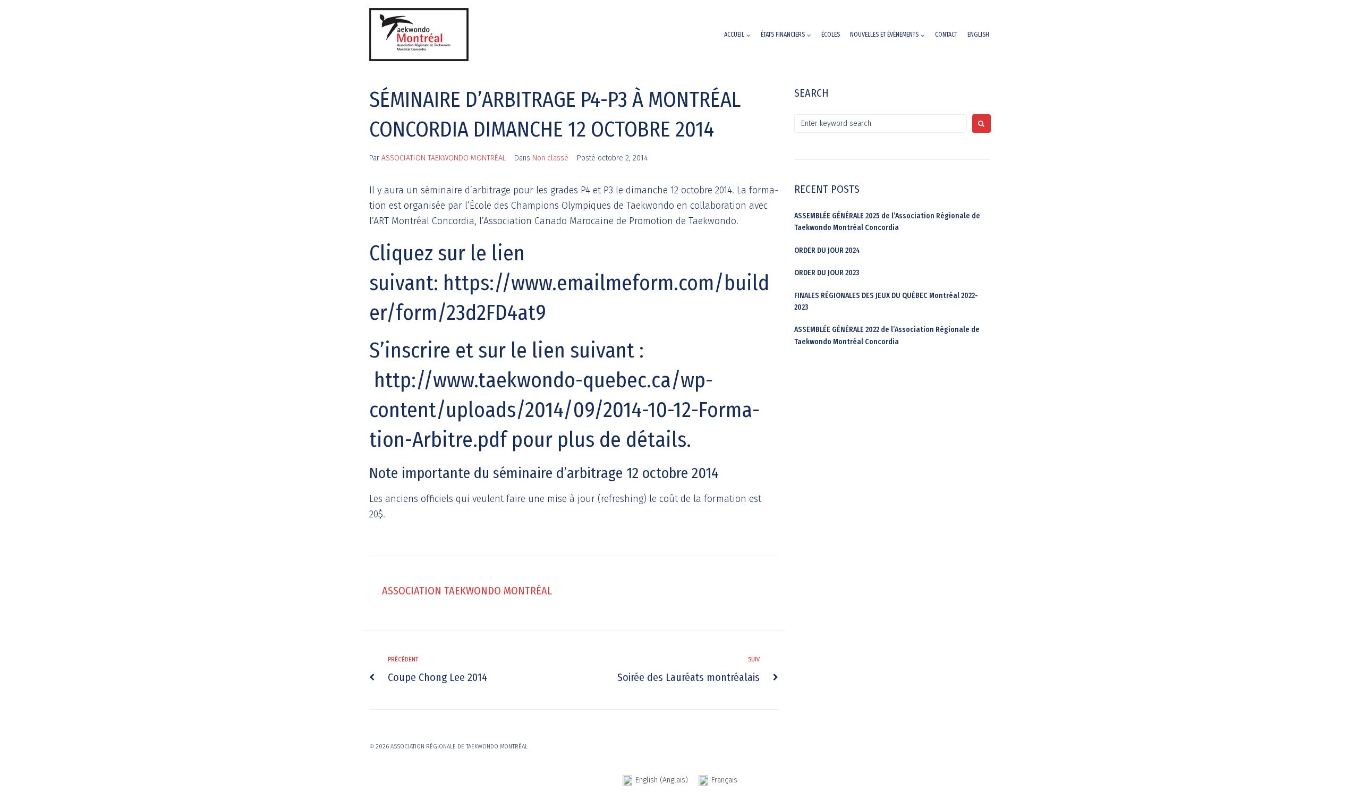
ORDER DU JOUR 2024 (827, 250)
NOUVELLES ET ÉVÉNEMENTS (884, 34)
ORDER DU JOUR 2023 (826, 272)
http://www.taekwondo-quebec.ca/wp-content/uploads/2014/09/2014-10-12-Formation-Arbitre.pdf (564, 410)
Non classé (550, 158)
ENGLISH (978, 34)
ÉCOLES (830, 34)
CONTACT (946, 34)
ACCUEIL (734, 34)
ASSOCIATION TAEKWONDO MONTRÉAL (443, 158)
